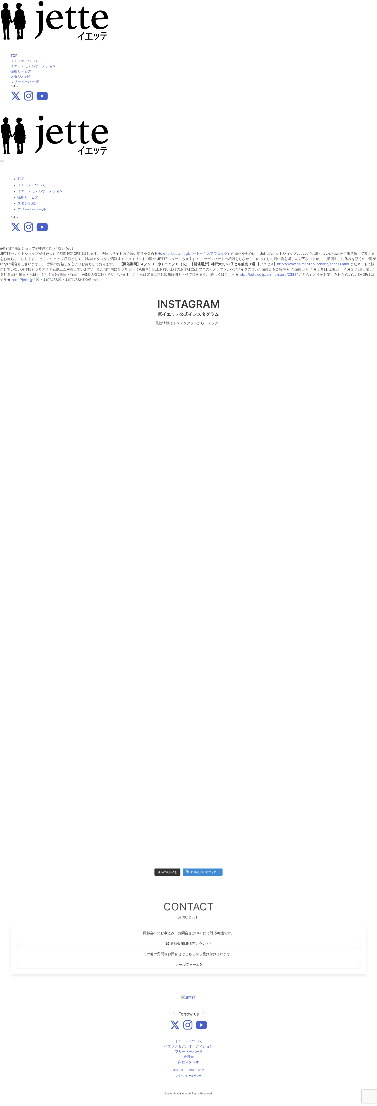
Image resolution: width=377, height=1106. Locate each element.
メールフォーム (187, 964)
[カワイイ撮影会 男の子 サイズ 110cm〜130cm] (144, 608)
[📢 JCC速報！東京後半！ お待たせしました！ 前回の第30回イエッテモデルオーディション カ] (323, 788)
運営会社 (178, 1069)
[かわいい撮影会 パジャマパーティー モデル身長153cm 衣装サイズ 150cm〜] (323, 472)
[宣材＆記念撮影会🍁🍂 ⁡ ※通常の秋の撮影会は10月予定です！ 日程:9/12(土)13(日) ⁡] (54, 376)
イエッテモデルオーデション (33, 66)
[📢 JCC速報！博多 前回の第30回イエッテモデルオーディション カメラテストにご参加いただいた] (323, 666)
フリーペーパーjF (188, 1051)
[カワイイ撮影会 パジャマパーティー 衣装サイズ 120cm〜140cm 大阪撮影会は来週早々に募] (54, 613)
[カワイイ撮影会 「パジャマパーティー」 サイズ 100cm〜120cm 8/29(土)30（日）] (233, 611)
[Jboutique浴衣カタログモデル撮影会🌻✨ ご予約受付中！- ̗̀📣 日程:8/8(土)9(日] (54, 796)
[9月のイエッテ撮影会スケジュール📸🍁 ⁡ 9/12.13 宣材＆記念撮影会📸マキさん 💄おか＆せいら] (54, 444)
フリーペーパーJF (24, 82)
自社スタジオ (188, 1062)
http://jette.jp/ (23, 279)
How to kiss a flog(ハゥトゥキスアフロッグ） (194, 253)
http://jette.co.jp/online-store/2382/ (268, 274)
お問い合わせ (196, 1069)
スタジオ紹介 (20, 76)
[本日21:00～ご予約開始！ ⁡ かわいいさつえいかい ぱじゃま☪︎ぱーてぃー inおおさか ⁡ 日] (54, 532)
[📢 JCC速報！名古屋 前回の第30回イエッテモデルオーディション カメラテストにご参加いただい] (144, 786)
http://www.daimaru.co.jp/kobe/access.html (313, 264)
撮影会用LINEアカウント (189, 943)
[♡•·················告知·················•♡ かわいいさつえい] (233, 535)
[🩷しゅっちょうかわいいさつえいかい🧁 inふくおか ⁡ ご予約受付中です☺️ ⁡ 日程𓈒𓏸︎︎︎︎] (233, 746)
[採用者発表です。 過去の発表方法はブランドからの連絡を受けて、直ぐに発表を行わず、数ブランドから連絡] (323, 436)
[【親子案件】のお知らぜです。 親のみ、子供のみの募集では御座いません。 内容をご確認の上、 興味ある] (233, 441)
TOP (13, 55)
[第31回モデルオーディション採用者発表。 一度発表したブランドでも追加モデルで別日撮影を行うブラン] (233, 342)
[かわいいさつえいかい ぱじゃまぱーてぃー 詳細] (144, 469)
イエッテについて (24, 61)
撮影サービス (20, 71)
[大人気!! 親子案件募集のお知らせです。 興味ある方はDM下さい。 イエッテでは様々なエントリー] (323, 345)
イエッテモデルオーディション (188, 1046)
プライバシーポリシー (188, 1075)
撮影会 (188, 1056)
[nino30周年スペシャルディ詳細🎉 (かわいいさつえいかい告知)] (144, 337)
